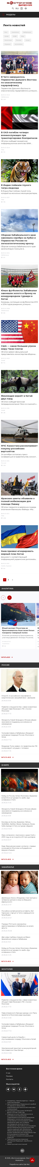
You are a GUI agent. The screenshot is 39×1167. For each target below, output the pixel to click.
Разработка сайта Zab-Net (20, 1164)
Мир (22, 36)
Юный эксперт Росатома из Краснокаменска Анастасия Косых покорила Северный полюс (18, 630)
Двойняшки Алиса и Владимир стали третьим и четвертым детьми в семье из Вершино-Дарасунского (19, 900)
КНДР (15, 36)
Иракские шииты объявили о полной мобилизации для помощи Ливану (18, 501)
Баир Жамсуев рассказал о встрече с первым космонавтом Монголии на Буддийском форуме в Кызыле (19, 848)
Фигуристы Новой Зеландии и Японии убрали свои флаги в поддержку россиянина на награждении (19, 722)
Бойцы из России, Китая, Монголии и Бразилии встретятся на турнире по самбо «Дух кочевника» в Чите (19, 798)
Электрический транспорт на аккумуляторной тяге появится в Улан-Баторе (19, 1049)
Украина (7, 44)
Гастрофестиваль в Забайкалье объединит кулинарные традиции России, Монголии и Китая (18, 735)
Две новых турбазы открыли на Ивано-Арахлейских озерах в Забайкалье (16, 938)
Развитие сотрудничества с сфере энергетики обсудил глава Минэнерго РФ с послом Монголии (19, 709)
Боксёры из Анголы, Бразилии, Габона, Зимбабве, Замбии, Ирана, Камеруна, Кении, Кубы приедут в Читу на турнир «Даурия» (18, 824)
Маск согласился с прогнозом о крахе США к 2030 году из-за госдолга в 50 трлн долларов (18, 836)
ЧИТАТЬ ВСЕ (5, 657)
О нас (8, 1073)
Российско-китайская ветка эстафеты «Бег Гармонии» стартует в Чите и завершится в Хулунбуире (18, 913)
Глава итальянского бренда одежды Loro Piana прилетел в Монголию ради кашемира (19, 1014)
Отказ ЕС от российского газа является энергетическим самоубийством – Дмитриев (18, 697)
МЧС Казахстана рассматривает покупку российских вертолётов (19, 449)
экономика (18, 44)
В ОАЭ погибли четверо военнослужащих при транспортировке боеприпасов (19, 135)
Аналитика (15, 32)
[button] (13, 8)
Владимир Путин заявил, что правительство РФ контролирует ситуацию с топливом (19, 747)
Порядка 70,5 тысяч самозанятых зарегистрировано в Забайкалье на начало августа (18, 926)
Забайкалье (27, 32)
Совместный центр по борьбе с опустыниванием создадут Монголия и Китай (19, 1038)
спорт (28, 40)
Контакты (9, 1079)
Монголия (8, 40)
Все (6, 32)
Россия (18, 40)
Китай (6, 36)
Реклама (9, 1076)
